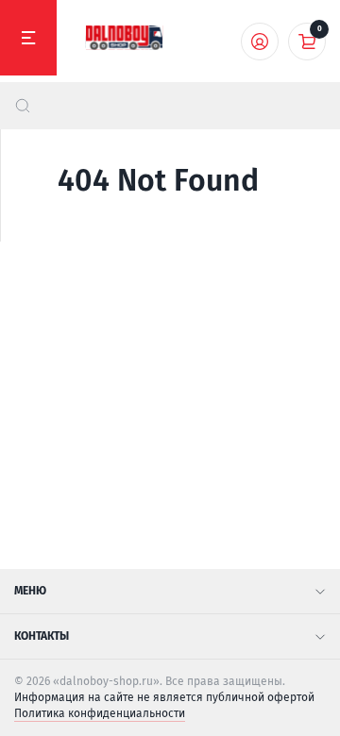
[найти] (22, 105)
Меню (30, 590)
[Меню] (28, 37)
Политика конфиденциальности (99, 713)
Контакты (41, 636)
